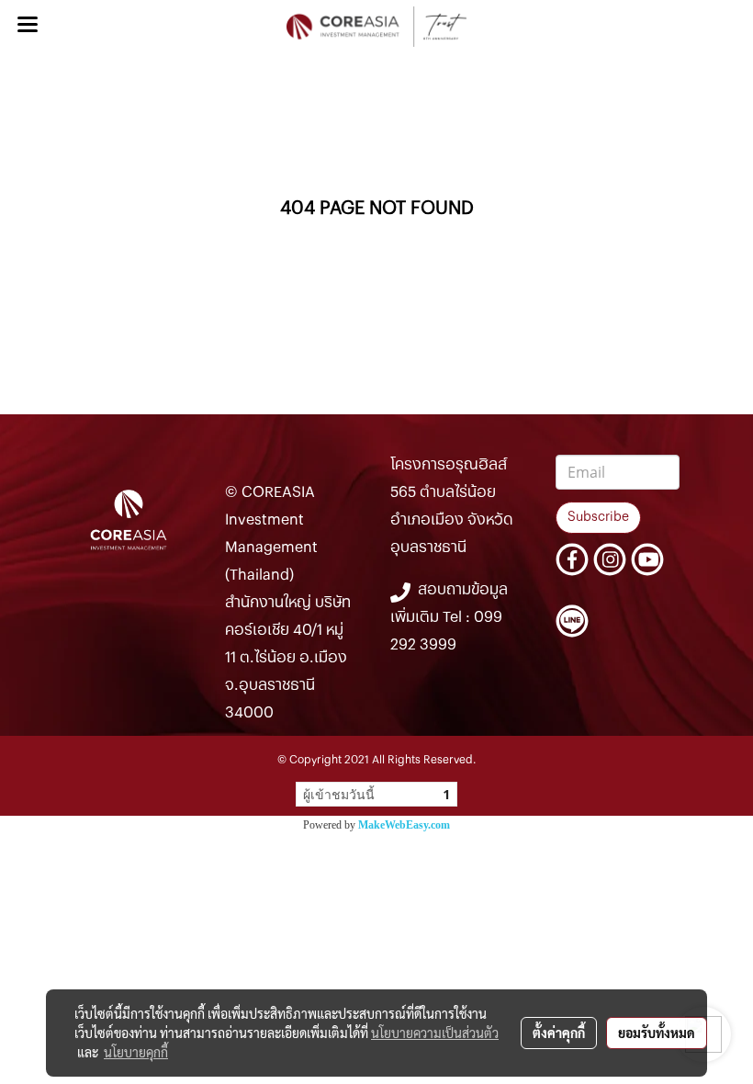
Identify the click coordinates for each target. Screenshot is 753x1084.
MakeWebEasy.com (404, 825)
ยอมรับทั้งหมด (656, 1032)
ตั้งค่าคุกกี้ (559, 1032)
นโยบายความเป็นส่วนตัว (435, 1032)
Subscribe (598, 517)
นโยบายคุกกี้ (136, 1052)
